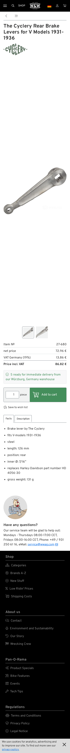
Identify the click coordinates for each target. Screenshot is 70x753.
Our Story (14, 636)
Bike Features (17, 676)
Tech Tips (14, 691)
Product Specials (19, 668)
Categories (15, 565)
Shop (21, 5)
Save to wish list (18, 407)
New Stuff (14, 581)
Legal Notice (16, 731)
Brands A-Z (15, 573)
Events (12, 684)
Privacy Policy (17, 723)
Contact (13, 621)
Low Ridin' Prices (19, 589)
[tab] (9, 419)
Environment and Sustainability (29, 628)
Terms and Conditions (23, 716)
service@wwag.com (41, 545)
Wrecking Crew (18, 644)
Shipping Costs (18, 596)
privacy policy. (10, 749)
